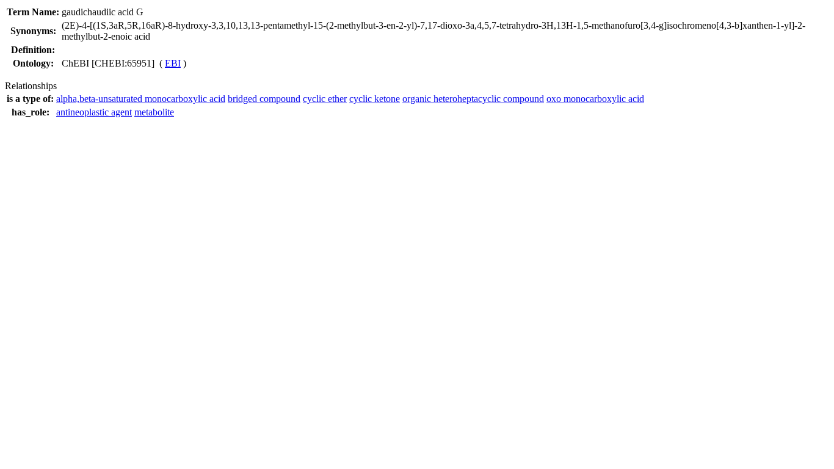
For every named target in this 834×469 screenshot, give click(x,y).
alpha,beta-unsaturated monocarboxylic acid (140, 98)
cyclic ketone (374, 98)
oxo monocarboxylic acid (595, 98)
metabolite (154, 112)
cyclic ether (325, 98)
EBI (173, 63)
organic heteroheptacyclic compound (473, 98)
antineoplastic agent (94, 112)
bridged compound (264, 98)
